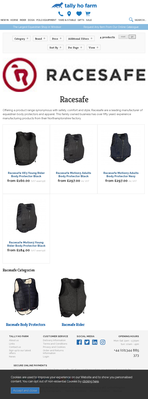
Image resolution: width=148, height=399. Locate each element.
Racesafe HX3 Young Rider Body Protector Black (26, 174)
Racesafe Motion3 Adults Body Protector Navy (121, 174)
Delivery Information (54, 340)
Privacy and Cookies (54, 347)
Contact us (15, 347)
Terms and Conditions (55, 343)
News (12, 356)
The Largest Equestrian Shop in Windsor (37, 27)
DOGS (31, 20)
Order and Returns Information (53, 351)
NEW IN (5, 20)
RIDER (23, 20)
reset (123, 36)
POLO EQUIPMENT (46, 20)
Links (12, 343)
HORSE (14, 20)
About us (14, 340)
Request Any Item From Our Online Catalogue (111, 27)
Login (46, 356)
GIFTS (81, 20)
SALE (89, 20)
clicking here (90, 381)
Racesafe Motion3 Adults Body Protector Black (73, 174)
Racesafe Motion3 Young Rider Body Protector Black (26, 244)
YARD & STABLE (67, 20)
